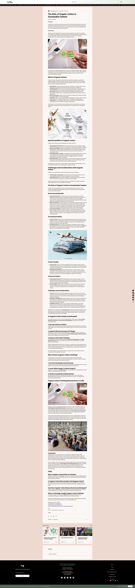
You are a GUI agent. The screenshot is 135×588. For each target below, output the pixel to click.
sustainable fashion (54, 510)
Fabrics (49, 510)
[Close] (133, 586)
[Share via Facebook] (48, 516)
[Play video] (67, 394)
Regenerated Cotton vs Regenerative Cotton (83, 538)
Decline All (124, 586)
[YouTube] (133, 299)
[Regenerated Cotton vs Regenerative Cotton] (84, 531)
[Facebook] (133, 293)
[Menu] (121, 2)
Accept (130, 586)
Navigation (112, 569)
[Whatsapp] (133, 302)
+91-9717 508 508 (69, 569)
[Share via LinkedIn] (53, 516)
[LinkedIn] (133, 290)
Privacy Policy (47, 586)
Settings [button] (119, 586)
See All (91, 525)
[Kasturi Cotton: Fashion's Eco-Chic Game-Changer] (50, 531)
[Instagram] (133, 297)
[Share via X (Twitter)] (51, 516)
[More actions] (86, 11)
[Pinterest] (133, 295)
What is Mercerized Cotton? (67, 537)
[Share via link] (56, 516)
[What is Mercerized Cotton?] (67, 531)
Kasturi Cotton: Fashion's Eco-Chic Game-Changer (50, 538)
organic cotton (61, 510)
